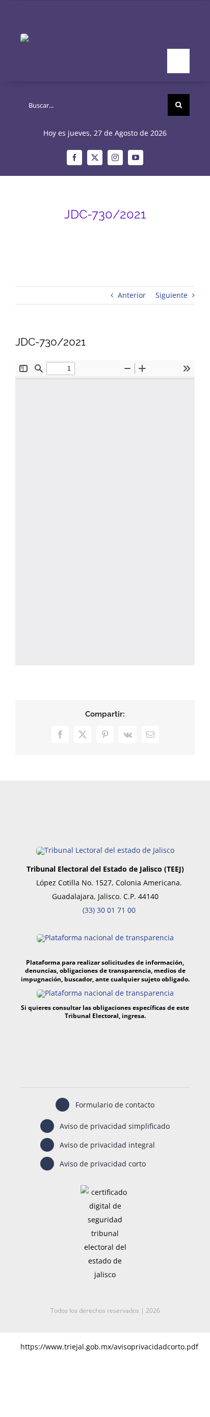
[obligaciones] (105, 993)
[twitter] (94, 157)
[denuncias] (105, 937)
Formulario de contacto (114, 1105)
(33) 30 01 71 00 (109, 910)
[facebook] (74, 157)
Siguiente (171, 295)
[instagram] (115, 157)
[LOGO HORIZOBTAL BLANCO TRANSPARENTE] (60, 37)
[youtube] (135, 157)
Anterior (132, 295)
